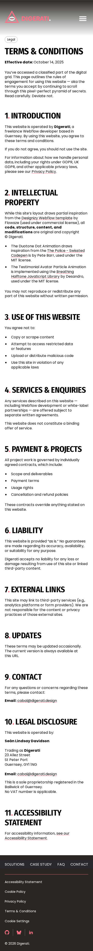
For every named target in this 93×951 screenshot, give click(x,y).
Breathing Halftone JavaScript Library (42, 274)
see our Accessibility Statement (37, 836)
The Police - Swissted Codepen (48, 253)
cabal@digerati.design (37, 700)
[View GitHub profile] (7, 932)
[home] (28, 16)
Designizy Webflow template (46, 218)
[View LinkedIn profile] (31, 932)
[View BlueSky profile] (19, 932)
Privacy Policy (44, 171)
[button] (82, 18)
